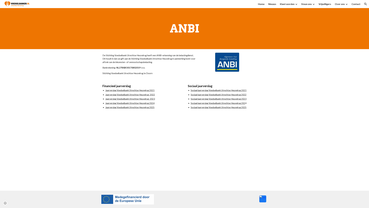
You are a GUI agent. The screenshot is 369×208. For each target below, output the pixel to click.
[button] (365, 4)
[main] (184, 29)
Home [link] (261, 4)
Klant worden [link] (287, 4)
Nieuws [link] (272, 4)
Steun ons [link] (306, 4)
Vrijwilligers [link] (325, 4)
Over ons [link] (340, 4)
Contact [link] (356, 4)
